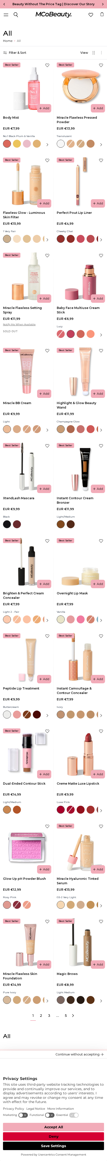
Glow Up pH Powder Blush (24, 879)
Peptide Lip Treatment (21, 688)
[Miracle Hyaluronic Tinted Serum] (80, 847)
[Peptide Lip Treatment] (26, 656)
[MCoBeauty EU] (53, 15)
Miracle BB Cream (17, 403)
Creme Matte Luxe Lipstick (78, 783)
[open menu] (6, 15)
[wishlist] (91, 15)
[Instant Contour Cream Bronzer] (80, 466)
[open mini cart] (102, 14)
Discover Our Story (79, 4)
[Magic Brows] (80, 942)
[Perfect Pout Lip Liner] (80, 181)
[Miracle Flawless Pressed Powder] (80, 85)
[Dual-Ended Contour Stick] (26, 751)
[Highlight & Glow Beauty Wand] (80, 371)
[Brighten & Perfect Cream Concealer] (26, 561)
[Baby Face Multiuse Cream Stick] (80, 276)
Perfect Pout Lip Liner (74, 213)
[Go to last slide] (3, 4)
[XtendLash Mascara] (26, 466)
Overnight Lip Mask (72, 593)
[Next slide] (104, 4)
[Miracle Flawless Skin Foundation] (26, 942)
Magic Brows (67, 974)
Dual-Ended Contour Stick (24, 783)
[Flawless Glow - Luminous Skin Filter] (26, 181)
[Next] (73, 1016)
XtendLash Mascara (18, 498)
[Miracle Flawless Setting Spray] (26, 276)
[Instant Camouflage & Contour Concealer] (80, 656)
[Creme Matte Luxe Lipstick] (80, 751)
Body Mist (11, 117)
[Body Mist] (26, 85)
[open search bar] (16, 15)
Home (7, 41)
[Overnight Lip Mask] (80, 561)
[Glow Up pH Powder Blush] (26, 847)
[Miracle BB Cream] (26, 371)
